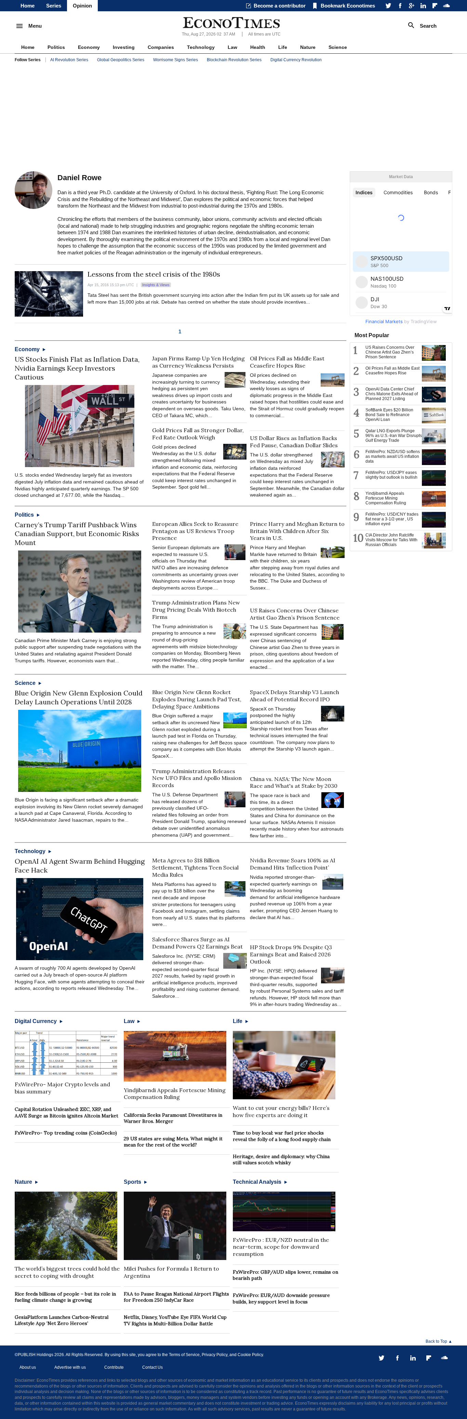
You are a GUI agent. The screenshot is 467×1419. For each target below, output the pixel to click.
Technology (201, 47)
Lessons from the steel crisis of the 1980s (154, 274)
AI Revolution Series (69, 59)
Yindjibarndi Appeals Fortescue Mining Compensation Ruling (175, 1094)
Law (232, 47)
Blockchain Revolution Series (234, 59)
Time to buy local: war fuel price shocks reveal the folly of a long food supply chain (282, 1136)
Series (53, 6)
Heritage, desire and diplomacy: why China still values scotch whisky (281, 1159)
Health (257, 47)
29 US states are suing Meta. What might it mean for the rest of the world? (173, 1142)
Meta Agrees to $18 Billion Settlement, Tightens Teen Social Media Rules (195, 867)
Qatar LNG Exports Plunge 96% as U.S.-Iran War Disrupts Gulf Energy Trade (393, 435)
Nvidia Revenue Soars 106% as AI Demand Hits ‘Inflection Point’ (292, 864)
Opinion (82, 6)
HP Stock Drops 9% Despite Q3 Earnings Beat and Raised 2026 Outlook (291, 954)
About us (27, 1367)
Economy (89, 47)
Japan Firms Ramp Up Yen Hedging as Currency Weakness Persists (198, 362)
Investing (124, 47)
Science (338, 47)
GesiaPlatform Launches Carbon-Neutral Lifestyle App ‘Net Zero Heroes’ (61, 1320)
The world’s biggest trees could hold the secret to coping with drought (67, 1272)
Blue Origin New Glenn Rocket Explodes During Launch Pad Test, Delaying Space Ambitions (196, 699)
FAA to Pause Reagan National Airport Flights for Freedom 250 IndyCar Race (176, 1297)
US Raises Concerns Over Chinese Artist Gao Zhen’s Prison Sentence (294, 614)
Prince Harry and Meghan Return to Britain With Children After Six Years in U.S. (297, 531)
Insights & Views (156, 285)
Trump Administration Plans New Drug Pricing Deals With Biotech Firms (196, 609)
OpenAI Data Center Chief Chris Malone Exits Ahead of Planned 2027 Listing (391, 394)
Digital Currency (36, 1021)
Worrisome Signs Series (175, 59)
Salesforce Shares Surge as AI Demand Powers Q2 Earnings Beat (197, 943)
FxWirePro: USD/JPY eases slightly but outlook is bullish (391, 475)
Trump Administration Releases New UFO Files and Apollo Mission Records (197, 778)
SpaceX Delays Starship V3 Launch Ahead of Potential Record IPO (294, 696)
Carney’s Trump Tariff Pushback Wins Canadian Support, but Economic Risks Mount (77, 533)
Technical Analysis (258, 1182)
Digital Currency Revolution (296, 59)
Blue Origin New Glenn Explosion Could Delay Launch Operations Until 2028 (79, 697)
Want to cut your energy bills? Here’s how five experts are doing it (281, 1111)
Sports (133, 1182)
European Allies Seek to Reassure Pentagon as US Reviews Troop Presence (195, 531)
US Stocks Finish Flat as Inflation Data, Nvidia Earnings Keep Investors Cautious (77, 368)
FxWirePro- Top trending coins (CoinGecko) (66, 1133)
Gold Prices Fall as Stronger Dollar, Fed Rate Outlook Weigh (198, 434)
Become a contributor (280, 6)
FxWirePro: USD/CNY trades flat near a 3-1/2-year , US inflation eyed (391, 519)
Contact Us (152, 1367)
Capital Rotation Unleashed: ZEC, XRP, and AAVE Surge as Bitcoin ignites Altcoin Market (66, 1112)
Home (28, 6)
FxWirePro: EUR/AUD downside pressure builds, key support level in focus (281, 1298)
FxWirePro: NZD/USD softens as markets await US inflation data (392, 456)
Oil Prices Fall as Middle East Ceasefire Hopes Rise (287, 362)
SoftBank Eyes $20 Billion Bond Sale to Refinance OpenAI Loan (389, 415)
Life (282, 47)
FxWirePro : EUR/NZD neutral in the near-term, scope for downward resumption (281, 1247)
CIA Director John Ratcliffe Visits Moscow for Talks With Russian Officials (391, 540)
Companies (161, 47)
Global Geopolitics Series (120, 59)
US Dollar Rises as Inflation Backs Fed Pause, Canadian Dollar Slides (294, 442)
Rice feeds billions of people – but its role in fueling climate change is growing (65, 1297)
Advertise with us (70, 1367)
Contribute (114, 1367)
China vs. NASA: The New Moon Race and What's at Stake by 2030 (293, 782)
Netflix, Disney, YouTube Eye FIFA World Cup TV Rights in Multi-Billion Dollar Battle (175, 1320)
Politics (56, 47)
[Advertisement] (233, 118)
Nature (308, 47)
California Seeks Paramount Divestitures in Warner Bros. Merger (173, 1118)
